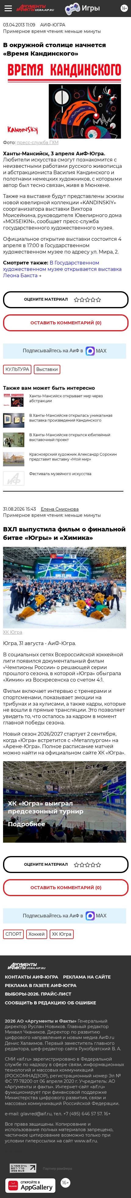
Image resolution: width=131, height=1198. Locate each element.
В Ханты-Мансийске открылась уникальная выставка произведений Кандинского (70, 418)
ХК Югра (12, 632)
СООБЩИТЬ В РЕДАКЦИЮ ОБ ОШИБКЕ (50, 1003)
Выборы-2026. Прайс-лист (38, 994)
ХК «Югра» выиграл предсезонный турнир (45, 807)
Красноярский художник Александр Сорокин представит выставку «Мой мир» (73, 456)
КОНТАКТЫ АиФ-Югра (31, 977)
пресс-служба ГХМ (37, 142)
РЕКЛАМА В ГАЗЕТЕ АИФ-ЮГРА (40, 985)
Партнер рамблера (57, 1168)
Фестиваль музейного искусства (60, 473)
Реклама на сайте (87, 977)
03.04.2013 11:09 (19, 25)
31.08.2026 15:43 (19, 509)
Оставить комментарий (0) (65, 323)
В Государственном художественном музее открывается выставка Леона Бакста (62, 269)
